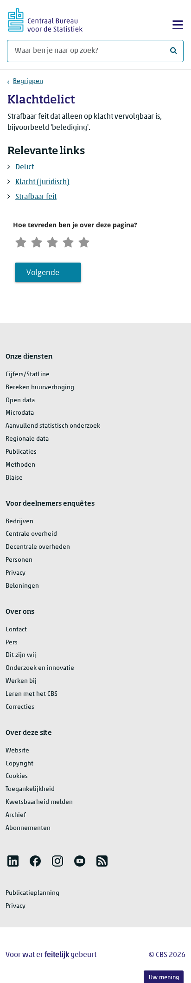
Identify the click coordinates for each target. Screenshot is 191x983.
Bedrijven (19, 522)
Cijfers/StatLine (28, 375)
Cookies (17, 776)
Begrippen (28, 81)
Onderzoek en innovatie (40, 668)
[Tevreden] (68, 241)
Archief (16, 815)
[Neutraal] (52, 241)
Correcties (20, 707)
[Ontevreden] (37, 241)
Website (17, 751)
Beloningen (22, 586)
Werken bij (21, 681)
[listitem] (13, 861)
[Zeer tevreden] (84, 241)
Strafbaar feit (36, 197)
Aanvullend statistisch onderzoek (53, 426)
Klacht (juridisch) (42, 182)
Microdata (20, 413)
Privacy (15, 573)
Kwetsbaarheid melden (39, 802)
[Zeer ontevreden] (21, 241)
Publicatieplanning (32, 893)
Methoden (20, 465)
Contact (16, 630)
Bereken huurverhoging (40, 388)
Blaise (14, 478)
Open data (20, 401)
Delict (24, 167)
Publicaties (21, 452)
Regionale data (27, 439)
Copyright (19, 764)
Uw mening (164, 978)
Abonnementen (28, 828)
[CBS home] (45, 19)
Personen (19, 560)
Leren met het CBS (31, 694)
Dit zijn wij (21, 655)
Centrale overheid (31, 534)
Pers (12, 643)
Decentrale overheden (38, 547)
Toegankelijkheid (30, 789)
